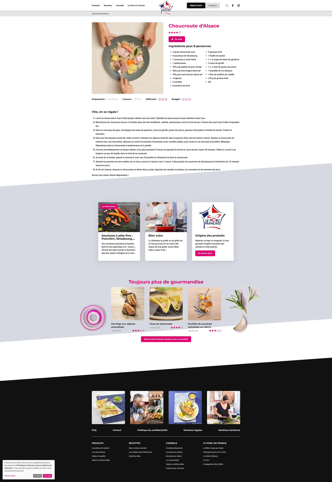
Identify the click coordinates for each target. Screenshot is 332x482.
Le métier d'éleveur (210, 456)
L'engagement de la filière (213, 464)
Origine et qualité (98, 456)
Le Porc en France (136, 5)
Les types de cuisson (174, 452)
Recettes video (135, 456)
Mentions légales (193, 430)
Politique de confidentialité (152, 430)
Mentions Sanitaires (229, 430)
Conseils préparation (174, 448)
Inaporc (213, 5)
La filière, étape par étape (213, 448)
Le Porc (206, 460)
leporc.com (196, 5)
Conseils (120, 5)
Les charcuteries (98, 452)
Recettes (108, 5)
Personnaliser (9, 476)
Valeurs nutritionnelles (101, 460)
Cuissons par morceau (175, 468)
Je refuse (37, 476)
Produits (96, 5)
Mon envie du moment (138, 448)
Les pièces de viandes (100, 448)
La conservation (172, 460)
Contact (117, 430)
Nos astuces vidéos (174, 456)
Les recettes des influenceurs (140, 452)
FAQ (94, 430)
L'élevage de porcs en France (214, 452)
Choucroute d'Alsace (100, 14)
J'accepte (47, 476)
